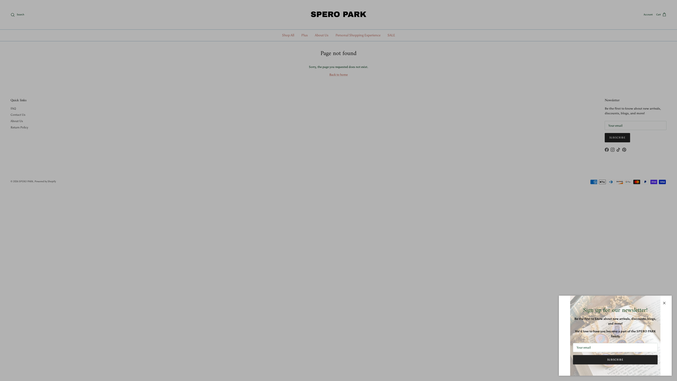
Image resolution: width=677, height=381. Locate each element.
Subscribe (615, 359)
